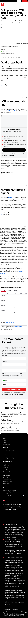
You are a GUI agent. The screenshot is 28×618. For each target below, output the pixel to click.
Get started (24, 1)
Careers (5, 609)
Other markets (6, 444)
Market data (6, 483)
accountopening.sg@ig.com (10, 491)
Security (9, 506)
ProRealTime (6, 469)
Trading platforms (7, 461)
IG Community (15, 506)
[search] (23, 5)
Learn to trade (6, 475)
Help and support (10, 493)
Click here (10, 495)
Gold (10, 46)
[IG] (2, 4)
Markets (5, 435)
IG (3, 504)
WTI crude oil (11, 110)
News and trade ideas (8, 477)
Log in (19, 1)
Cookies (9, 507)
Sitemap (7, 504)
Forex (3, 290)
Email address (5, 367)
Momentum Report (7, 481)
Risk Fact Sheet (12, 509)
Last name (4, 361)
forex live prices (10, 322)
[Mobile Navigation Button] (26, 5)
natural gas (11, 197)
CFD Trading (6, 447)
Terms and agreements (15, 504)
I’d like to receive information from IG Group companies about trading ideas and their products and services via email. (13, 375)
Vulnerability (14, 507)
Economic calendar (7, 479)
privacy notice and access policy (10, 394)
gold (7, 66)
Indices (15, 290)
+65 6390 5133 (11, 490)
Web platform (6, 464)
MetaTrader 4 (6, 467)
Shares (9, 290)
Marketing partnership (12, 609)
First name (4, 355)
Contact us (5, 487)
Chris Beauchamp (10, 52)
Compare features (7, 471)
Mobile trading (6, 465)
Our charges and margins (9, 450)
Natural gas (15, 46)
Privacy (5, 506)
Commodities (4, 46)
